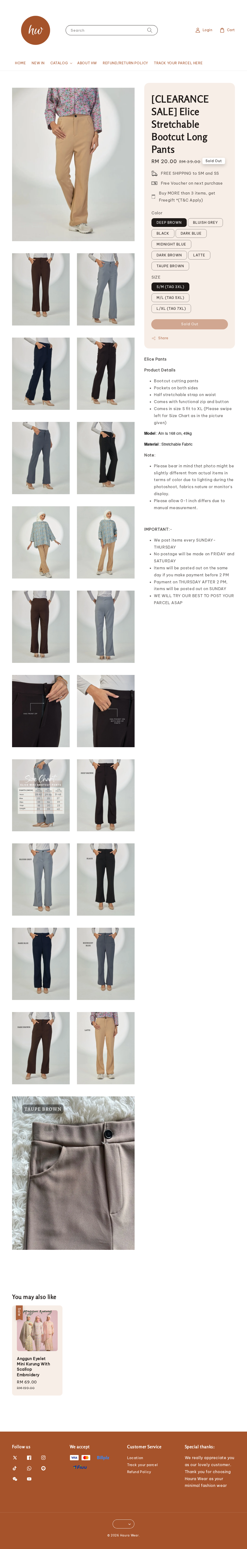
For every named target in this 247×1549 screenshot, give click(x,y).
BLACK (163, 233)
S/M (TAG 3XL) (170, 287)
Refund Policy (139, 1472)
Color (156, 212)
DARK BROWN (169, 255)
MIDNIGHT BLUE (171, 244)
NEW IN (38, 63)
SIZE (155, 277)
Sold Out (189, 324)
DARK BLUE (191, 233)
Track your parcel (142, 1465)
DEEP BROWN (169, 222)
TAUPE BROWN (170, 266)
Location (135, 1458)
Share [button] (163, 338)
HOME (20, 63)
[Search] (150, 30)
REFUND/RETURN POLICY (125, 63)
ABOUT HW (87, 63)
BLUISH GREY (205, 222)
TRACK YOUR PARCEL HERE (178, 63)
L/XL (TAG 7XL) (171, 308)
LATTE (199, 255)
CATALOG (59, 63)
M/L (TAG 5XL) (170, 298)
